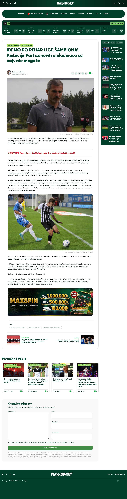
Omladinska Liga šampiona (51, 327)
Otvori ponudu (118, 23)
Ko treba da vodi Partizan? (115, 77)
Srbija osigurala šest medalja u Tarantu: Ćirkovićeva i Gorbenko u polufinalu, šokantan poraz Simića (87, 382)
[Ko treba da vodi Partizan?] (105, 78)
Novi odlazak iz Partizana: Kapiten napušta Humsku (116, 118)
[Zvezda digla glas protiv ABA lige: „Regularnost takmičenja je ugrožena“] (105, 138)
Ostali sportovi (26, 45)
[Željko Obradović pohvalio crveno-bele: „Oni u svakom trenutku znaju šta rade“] (105, 107)
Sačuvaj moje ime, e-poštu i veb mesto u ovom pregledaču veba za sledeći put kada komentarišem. (43, 443)
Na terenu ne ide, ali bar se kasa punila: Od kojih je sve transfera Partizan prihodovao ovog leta (38, 381)
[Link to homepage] (65, 3)
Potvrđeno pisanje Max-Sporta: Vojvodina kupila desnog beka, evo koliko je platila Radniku (116, 88)
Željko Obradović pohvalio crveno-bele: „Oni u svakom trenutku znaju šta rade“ (116, 109)
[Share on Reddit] (82, 73)
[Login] (123, 3)
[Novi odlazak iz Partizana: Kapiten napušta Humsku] (105, 118)
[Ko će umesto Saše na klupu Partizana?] (105, 60)
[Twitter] (7, 3)
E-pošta (55, 422)
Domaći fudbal (13, 45)
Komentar (11, 412)
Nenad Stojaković (34, 327)
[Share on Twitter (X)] (76, 73)
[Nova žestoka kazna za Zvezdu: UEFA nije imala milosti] (13, 370)
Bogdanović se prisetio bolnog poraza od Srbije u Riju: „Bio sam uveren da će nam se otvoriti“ (116, 99)
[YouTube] (11, 3)
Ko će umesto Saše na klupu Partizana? (116, 59)
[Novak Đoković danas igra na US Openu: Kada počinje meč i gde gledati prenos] (106, 49)
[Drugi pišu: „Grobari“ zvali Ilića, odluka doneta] (62, 370)
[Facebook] (3, 3)
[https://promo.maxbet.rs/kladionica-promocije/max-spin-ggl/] (50, 302)
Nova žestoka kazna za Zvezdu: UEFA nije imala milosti (12, 380)
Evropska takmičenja (12, 367)
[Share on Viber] (86, 73)
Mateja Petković (18, 72)
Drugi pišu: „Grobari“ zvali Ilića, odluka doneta (62, 380)
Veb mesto (55, 432)
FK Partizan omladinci (18, 327)
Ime (53, 412)
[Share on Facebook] (72, 73)
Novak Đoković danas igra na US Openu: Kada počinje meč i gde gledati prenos (116, 50)
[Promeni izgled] (115, 3)
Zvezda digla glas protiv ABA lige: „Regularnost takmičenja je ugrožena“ (115, 140)
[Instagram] (15, 3)
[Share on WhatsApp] (79, 73)
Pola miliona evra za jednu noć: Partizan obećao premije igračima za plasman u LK (116, 69)
